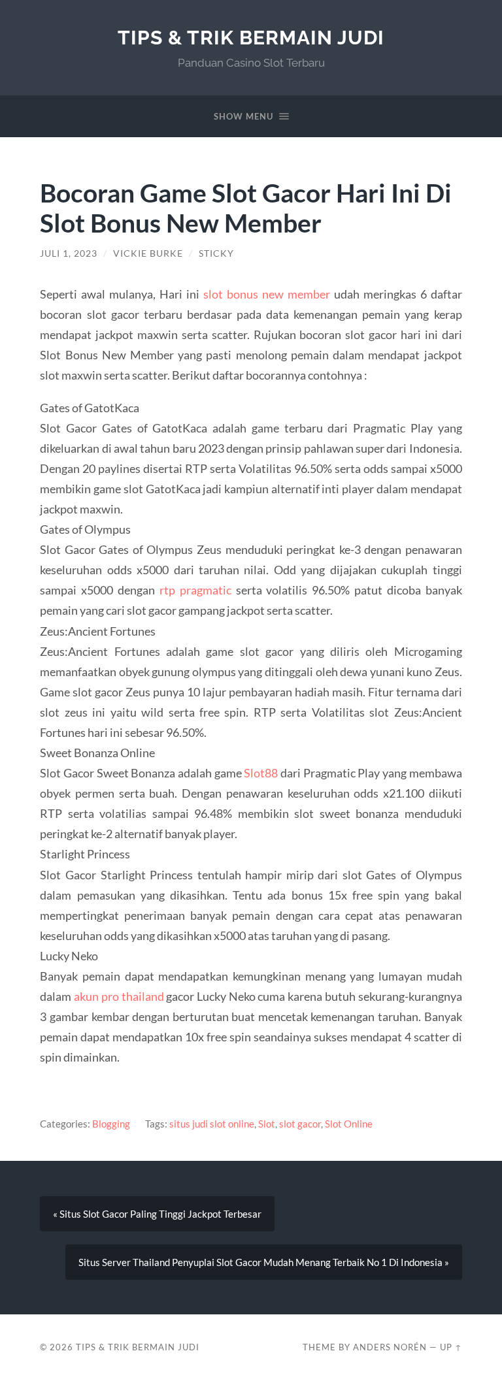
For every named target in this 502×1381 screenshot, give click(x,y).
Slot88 (261, 773)
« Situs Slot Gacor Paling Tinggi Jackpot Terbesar (157, 1214)
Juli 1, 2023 (68, 253)
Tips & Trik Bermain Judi (251, 37)
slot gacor (300, 1123)
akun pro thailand (118, 996)
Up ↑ (451, 1347)
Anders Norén (390, 1347)
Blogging (111, 1123)
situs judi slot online (211, 1123)
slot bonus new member (266, 294)
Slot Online (349, 1123)
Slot (266, 1123)
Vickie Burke (148, 253)
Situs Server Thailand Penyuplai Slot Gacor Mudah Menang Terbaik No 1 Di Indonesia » (263, 1262)
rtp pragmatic (195, 590)
